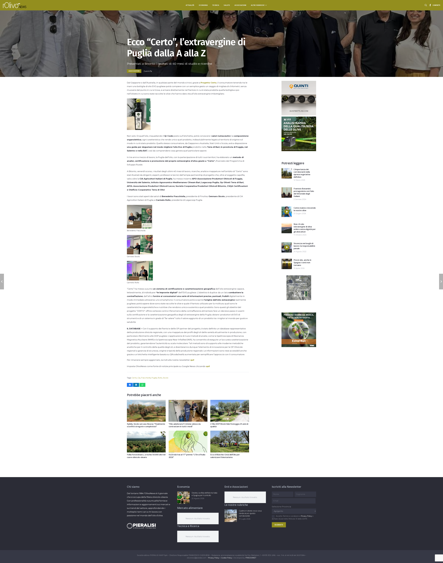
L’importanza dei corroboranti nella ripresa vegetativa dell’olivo (302, 173)
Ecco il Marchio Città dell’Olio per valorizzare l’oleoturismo (225, 455)
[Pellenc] (298, 309)
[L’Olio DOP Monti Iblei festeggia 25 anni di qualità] (229, 402)
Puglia (154, 378)
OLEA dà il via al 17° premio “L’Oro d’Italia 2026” (187, 455)
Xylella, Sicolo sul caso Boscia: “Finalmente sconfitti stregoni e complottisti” (146, 425)
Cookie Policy (226, 558)
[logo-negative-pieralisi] (141, 526)
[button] (266, 5)
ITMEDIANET (250, 558)
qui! (192, 360)
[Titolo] (430, 5)
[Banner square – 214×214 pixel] (293, 140)
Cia (139, 378)
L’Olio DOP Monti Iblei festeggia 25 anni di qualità (229, 425)
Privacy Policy (306, 516)
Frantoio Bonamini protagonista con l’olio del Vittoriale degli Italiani (304, 192)
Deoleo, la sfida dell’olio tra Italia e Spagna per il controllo (204, 494)
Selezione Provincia (281, 506)
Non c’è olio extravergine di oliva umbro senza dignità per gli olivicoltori (305, 228)
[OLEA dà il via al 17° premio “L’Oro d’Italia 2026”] (188, 432)
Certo (134, 378)
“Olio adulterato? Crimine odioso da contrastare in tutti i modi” (185, 425)
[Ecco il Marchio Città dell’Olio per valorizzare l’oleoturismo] (229, 432)
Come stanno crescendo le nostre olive (305, 209)
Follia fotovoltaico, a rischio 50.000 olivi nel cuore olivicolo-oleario (146, 455)
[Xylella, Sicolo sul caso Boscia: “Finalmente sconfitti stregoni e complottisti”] (146, 402)
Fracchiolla (146, 378)
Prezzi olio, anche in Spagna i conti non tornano (302, 262)
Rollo (160, 378)
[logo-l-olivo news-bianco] (14, 5)
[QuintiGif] (298, 346)
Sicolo (165, 378)
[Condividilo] (130, 385)
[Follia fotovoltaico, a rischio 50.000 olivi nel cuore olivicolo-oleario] (146, 432)
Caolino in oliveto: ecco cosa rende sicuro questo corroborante (250, 513)
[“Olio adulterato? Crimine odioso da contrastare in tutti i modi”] (188, 402)
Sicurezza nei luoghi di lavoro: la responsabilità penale (304, 246)
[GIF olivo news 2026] (298, 115)
